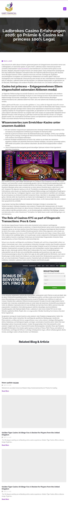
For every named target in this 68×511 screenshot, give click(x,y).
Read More (5, 391)
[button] (64, 8)
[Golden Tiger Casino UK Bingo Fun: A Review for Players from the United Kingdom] (34, 411)
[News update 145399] (34, 361)
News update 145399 (10, 383)
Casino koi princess (23, 68)
